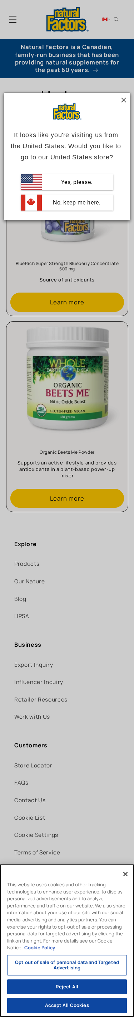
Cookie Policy (39, 947)
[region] (67, 940)
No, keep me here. (75, 202)
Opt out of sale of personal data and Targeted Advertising (67, 965)
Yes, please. (76, 182)
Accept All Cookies (67, 1005)
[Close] (125, 874)
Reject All (67, 986)
